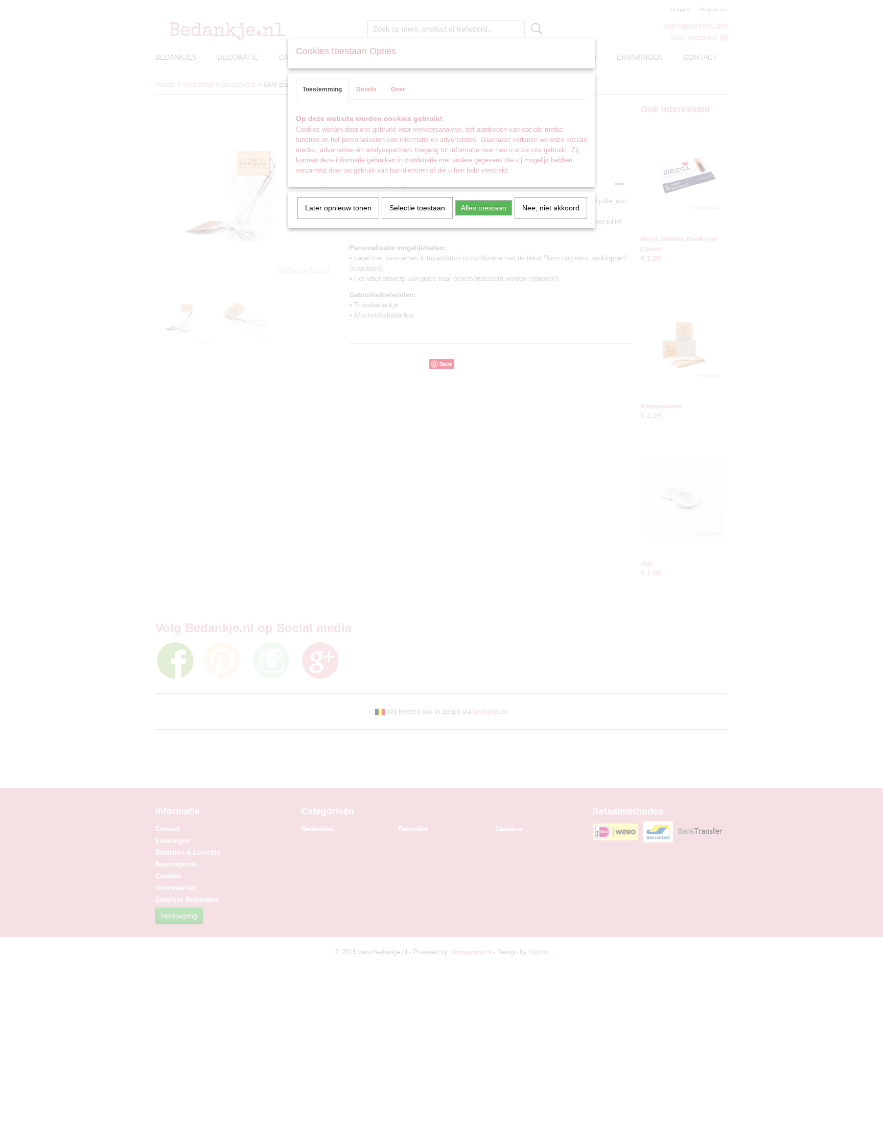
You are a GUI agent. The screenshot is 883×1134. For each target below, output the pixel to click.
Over (398, 89)
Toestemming (322, 89)
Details (366, 89)
